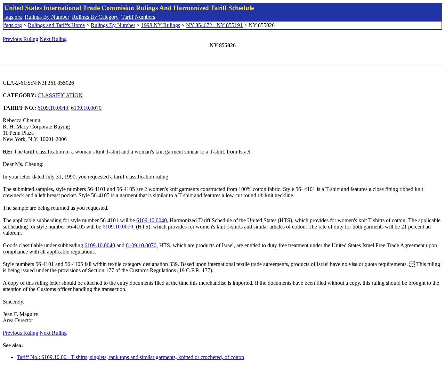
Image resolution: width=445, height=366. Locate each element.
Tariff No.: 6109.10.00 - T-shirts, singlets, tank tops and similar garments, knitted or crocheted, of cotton (130, 357)
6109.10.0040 (53, 108)
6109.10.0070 (86, 108)
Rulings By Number (47, 17)
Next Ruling (53, 39)
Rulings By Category (95, 17)
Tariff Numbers (138, 17)
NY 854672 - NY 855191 (214, 25)
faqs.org (13, 17)
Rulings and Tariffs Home (56, 25)
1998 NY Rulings (160, 25)
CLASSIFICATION (60, 95)
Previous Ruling (20, 39)
